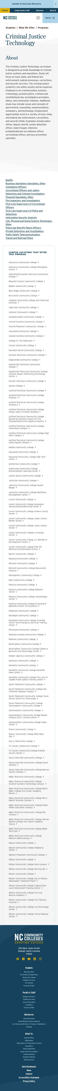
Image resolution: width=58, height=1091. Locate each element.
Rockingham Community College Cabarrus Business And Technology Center (28, 650)
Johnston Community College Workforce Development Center (27, 493)
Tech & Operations (29, 1002)
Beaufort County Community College (26, 281)
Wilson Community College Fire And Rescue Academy (25, 894)
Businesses (39, 10)
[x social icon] (23, 958)
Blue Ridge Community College (23, 291)
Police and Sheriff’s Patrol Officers (23, 228)
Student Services (29, 980)
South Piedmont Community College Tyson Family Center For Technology (29, 697)
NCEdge (29, 1027)
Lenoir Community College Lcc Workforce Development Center (28, 541)
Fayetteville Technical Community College (24, 365)
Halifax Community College (21, 447)
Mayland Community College (22, 558)
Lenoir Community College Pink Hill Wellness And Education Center (25, 548)
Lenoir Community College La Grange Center (26, 534)
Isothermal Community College (23, 464)
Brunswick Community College (23, 296)
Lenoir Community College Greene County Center (28, 512)
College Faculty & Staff (22, 10)
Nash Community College (20, 580)
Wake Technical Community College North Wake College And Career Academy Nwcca (28, 791)
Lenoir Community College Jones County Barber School (28, 519)
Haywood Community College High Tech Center (27, 458)
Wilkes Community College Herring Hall (27, 869)
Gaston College (16, 386)
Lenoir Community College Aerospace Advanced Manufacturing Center (26, 505)
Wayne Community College (21, 843)
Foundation (29, 1046)
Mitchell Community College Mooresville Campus (27, 569)
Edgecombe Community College (23, 360)
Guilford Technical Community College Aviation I (26, 396)
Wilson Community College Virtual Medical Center (28, 915)
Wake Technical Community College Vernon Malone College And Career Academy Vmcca (29, 821)
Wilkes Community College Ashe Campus (28, 864)
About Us (53, 10)
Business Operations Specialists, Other (25, 183)
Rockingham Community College (24, 644)
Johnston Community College (22, 480)
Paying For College (29, 977)
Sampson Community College (22, 661)
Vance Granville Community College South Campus (28, 763)
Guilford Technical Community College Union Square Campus (26, 441)
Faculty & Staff (29, 992)
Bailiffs (9, 180)
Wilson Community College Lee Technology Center (29, 908)
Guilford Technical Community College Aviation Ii (26, 403)
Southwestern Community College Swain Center (28, 723)
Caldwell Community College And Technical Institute (29, 301)
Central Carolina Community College (26, 322)
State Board (29, 1040)
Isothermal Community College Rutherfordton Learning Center (23, 470)
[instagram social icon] (40, 958)
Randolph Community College (22, 615)
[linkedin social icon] (34, 958)
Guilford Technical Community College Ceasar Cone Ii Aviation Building (26, 410)
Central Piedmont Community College (26, 326)
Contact (29, 1074)
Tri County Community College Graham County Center (27, 752)
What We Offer (26, 27)
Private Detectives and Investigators (25, 231)
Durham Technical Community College (26, 355)
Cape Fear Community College (23, 307)
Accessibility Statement (29, 1077)
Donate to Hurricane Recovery (26, 4)
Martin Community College (21, 554)
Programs (43, 27)
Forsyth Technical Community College (26, 381)
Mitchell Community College (22, 563)
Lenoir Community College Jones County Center (28, 526)
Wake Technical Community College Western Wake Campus (25, 837)
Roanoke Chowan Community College (26, 634)
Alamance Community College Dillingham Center (28, 268)
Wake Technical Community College (25, 777)
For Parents (29, 983)
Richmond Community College (23, 630)
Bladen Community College (21, 286)
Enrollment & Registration (29, 975)
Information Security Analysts (21, 217)
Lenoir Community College (21, 499)
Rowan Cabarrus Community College (26, 656)
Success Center (29, 1008)
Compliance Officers (16, 187)
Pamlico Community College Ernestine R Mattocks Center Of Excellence (27, 605)
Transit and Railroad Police (19, 238)
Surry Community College (21, 741)
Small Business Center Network (29, 1021)
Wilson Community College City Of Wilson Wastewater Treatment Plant (28, 879)
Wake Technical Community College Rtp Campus (27, 813)
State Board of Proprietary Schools (29, 1043)
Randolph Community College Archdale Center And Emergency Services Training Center (28, 622)
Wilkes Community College (21, 859)
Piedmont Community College (22, 611)
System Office (29, 1038)
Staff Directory (29, 1060)
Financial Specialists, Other (20, 197)
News (29, 1070)
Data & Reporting (29, 1049)
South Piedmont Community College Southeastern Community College (26, 704)
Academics (29, 1005)
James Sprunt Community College (25, 476)
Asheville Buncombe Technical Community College (28, 275)
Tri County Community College (23, 746)
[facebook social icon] (17, 958)
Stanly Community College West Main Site (26, 735)
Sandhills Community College (22, 665)
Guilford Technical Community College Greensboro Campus (26, 427)
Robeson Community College (22, 639)
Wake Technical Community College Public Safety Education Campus (28, 806)
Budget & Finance (29, 997)
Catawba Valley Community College (25, 317)
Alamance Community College (23, 262)
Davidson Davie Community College (25, 350)
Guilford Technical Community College (26, 390)
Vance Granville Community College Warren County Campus (29, 771)
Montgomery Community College (24, 575)
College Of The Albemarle (20, 341)
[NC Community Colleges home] (13, 17)
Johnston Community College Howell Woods (26, 486)
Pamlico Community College (22, 585)
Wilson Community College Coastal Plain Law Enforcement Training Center (27, 886)
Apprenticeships (28, 1018)
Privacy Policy (29, 1081)
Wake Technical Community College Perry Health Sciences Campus (28, 799)
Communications (29, 1054)
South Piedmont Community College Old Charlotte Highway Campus (27, 690)
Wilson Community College (21, 874)
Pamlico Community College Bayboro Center (26, 590)
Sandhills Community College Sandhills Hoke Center (27, 671)
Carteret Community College (22, 312)
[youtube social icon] (29, 958)
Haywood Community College (22, 452)
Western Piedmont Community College (27, 855)
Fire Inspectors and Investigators (23, 200)
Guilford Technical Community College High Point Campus (29, 434)
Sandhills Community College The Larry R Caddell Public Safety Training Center (28, 678)
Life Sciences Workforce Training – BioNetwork (29, 1024)
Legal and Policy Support (29, 1052)
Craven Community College (21, 345)
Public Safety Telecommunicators (23, 234)
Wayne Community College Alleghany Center (26, 849)
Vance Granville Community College (25, 758)
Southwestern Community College (25, 710)
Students (5, 10)
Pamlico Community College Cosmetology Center (28, 598)
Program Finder (29, 986)
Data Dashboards (29, 1066)
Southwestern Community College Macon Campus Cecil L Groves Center (28, 716)
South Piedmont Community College (26, 684)
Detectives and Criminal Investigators (25, 193)
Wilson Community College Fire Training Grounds (27, 901)
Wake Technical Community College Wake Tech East (28, 830)
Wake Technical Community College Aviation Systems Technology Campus (26, 782)
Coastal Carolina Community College (26, 336)
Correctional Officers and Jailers (22, 190)
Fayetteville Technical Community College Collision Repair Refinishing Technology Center (28, 374)
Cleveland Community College (23, 331)
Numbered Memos (29, 1057)
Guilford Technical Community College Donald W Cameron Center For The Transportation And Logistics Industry (26, 419)
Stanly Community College (21, 729)
